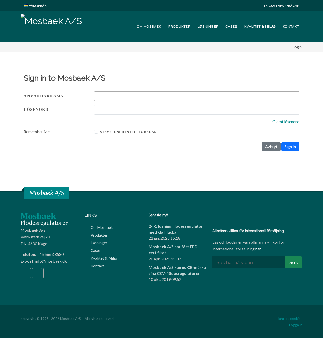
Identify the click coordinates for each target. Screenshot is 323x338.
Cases (96, 250)
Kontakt (97, 266)
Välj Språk (37, 5)
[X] (48, 273)
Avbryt (271, 146)
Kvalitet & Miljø (104, 258)
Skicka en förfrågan (281, 5)
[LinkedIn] (37, 273)
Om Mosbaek (102, 227)
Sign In (290, 146)
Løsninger (99, 242)
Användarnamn (44, 96)
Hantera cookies (289, 318)
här (258, 248)
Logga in (295, 325)
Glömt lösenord (285, 121)
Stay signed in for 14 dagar (128, 132)
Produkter (99, 235)
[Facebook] (26, 273)
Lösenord (36, 109)
